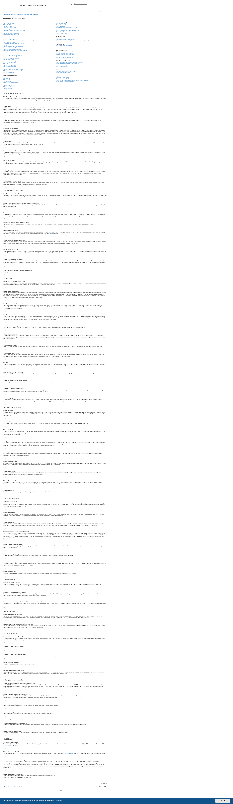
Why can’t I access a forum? (9, 63)
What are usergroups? (61, 26)
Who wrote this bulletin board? (62, 77)
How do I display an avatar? (9, 47)
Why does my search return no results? (65, 53)
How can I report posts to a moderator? (12, 68)
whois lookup (6, 763)
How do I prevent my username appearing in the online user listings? (18, 40)
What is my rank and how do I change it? (12, 49)
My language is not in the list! (9, 45)
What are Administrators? (61, 23)
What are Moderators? (61, 24)
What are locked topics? (8, 86)
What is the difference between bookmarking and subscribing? (69, 62)
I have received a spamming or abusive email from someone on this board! (72, 40)
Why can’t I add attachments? (10, 65)
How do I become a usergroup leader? (64, 29)
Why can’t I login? (7, 29)
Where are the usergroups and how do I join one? (67, 27)
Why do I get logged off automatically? (11, 33)
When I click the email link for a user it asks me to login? (15, 50)
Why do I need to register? (9, 23)
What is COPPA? (7, 24)
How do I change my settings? (10, 39)
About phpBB (6, 745)
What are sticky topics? (8, 85)
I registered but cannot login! (9, 27)
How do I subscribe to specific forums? (64, 65)
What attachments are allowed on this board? (66, 71)
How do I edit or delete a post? (10, 56)
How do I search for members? (63, 56)
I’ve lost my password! (8, 31)
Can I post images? (7, 81)
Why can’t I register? (8, 26)
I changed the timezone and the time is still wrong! (14, 43)
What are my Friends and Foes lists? (64, 45)
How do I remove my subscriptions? (64, 66)
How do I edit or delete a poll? (9, 62)
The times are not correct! (9, 42)
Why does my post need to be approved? (12, 70)
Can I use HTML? (7, 78)
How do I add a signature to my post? (11, 58)
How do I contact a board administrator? (65, 81)
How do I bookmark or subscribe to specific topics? (67, 63)
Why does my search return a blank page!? (65, 54)
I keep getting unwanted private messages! (65, 39)
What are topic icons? (8, 88)
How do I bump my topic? (9, 72)
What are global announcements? (10, 82)
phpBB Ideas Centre (70, 753)
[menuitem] (11, 12)
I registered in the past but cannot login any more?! (14, 30)
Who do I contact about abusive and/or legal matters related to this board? (72, 80)
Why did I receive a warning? (9, 66)
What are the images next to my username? (13, 46)
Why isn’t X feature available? (62, 78)
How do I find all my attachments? (63, 72)
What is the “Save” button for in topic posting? (13, 69)
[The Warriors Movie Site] (11, 6)
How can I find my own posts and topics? (65, 57)
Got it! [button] (223, 800)
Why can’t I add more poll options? (11, 61)
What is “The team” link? (61, 33)
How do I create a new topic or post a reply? (13, 55)
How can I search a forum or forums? (64, 51)
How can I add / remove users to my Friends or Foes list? (68, 47)
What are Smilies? (7, 79)
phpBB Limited (44, 744)
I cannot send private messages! (63, 38)
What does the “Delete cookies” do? (11, 34)
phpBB (51, 233)
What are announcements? (9, 84)
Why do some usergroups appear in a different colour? (68, 30)
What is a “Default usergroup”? (63, 31)
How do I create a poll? (8, 59)
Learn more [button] (58, 800)
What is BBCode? (7, 77)
